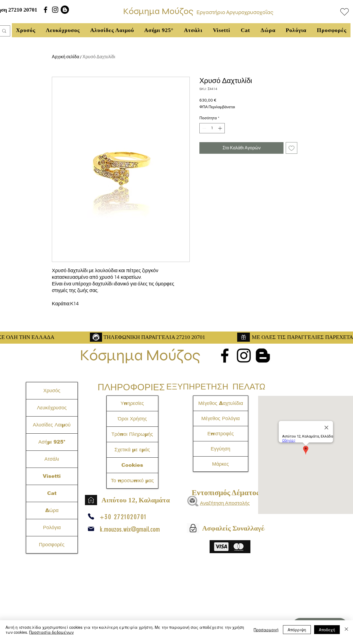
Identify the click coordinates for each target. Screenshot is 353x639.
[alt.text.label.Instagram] (55, 10)
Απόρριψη (297, 629)
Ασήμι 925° (51, 442)
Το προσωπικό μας (132, 480)
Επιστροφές (220, 433)
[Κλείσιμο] (346, 630)
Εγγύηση (220, 449)
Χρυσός (51, 390)
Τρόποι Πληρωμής (132, 434)
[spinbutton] (212, 128)
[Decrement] (203, 128)
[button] (25, 30)
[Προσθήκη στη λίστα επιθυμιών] (291, 148)
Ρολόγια (52, 527)
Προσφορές (52, 544)
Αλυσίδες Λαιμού (52, 425)
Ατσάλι (51, 459)
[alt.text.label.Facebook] (45, 10)
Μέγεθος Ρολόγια (220, 418)
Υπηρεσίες (132, 403)
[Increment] (220, 128)
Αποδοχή (327, 629)
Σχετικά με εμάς (132, 449)
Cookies (132, 465)
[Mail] (91, 528)
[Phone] (91, 516)
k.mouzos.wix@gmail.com (130, 529)
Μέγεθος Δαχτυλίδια (220, 403)
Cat (52, 493)
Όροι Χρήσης (132, 418)
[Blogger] (65, 10)
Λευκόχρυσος (52, 407)
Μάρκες (220, 464)
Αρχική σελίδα (65, 57)
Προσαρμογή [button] (266, 629)
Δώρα (51, 510)
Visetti (52, 476)
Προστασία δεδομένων (51, 632)
